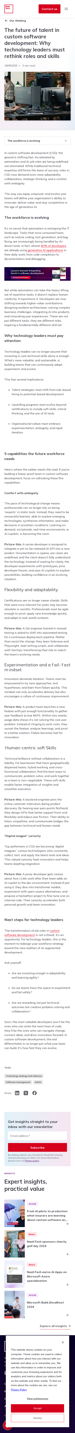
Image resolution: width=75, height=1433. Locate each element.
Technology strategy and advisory (24, 1076)
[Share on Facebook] (34, 1093)
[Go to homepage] (8, 9)
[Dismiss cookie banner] (63, 1343)
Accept (38, 1408)
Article (38, 1082)
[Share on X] (25, 1093)
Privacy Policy (19, 1389)
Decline (37, 1418)
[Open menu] (66, 9)
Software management (18, 1082)
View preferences (37, 1398)
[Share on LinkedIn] (17, 1093)
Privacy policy (32, 1160)
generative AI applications (45, 250)
